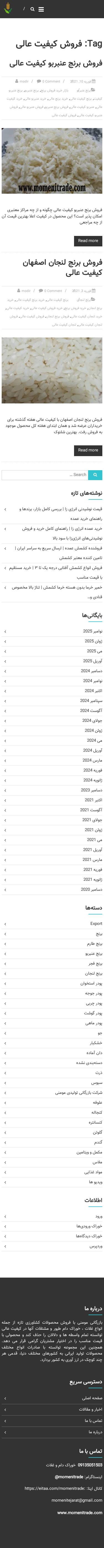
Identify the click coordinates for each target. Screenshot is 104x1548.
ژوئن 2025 (93, 641)
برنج (99, 934)
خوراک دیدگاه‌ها (89, 1236)
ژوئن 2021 (93, 830)
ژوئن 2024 (93, 731)
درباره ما (95, 1432)
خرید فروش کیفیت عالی (47, 308)
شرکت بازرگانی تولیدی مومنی (78, 1093)
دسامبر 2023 (91, 790)
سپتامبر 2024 (91, 701)
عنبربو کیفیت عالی (82, 107)
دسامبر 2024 (91, 671)
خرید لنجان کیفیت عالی (86, 316)
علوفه (97, 1103)
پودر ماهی (93, 1023)
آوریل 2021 (92, 850)
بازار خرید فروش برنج (55, 90)
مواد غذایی (93, 1172)
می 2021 (94, 840)
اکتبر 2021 (93, 800)
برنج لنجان (84, 299)
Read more (88, 241)
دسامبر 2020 (91, 890)
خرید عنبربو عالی (35, 98)
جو (100, 1033)
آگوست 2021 (91, 810)
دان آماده (94, 1053)
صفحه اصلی (92, 1398)
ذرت (98, 1073)
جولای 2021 (92, 820)
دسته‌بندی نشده (89, 1063)
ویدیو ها (95, 1182)
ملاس (97, 1162)
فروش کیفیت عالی (64, 115)
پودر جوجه (93, 993)
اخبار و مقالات (90, 1409)
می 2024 (94, 741)
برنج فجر (95, 964)
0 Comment (51, 81)
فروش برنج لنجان (57, 316)
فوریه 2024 (92, 770)
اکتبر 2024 (93, 691)
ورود (98, 1216)
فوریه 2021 (92, 870)
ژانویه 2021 (92, 880)
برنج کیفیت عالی (81, 98)
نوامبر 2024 (92, 681)
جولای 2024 (92, 721)
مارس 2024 (92, 760)
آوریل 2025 (92, 661)
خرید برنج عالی (58, 98)
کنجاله (97, 1113)
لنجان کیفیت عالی (64, 324)
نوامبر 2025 (92, 631)
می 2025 (94, 651)
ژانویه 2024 (92, 780)
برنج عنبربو (84, 90)
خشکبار (96, 1043)
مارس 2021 (92, 860)
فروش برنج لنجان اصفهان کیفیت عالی (62, 268)
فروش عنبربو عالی (31, 107)
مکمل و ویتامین (89, 1152)
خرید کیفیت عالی (17, 308)
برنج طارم (94, 944)
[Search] (95, 475)
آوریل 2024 (92, 751)
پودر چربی (94, 1003)
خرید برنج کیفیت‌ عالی (30, 299)
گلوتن (97, 1132)
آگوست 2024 (91, 711)
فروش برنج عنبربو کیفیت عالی (55, 63)
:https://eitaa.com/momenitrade (56, 1489)
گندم (98, 1142)
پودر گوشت (93, 1013)
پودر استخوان (91, 983)
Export (96, 924)
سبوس (96, 1083)
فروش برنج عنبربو (56, 107)
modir (24, 81)
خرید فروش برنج (75, 308)
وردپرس (96, 1246)
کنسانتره (95, 1122)
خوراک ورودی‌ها (89, 1226)
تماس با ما (93, 1421)
